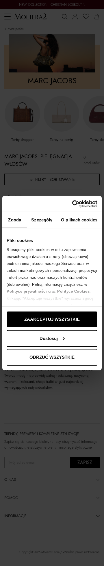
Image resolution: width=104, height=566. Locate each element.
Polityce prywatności (27, 291)
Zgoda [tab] (14, 219)
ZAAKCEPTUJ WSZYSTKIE (52, 319)
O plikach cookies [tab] (79, 219)
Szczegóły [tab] (41, 219)
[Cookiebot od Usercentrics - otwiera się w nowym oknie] (73, 204)
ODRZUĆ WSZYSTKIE (52, 357)
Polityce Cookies (73, 291)
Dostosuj (49, 338)
